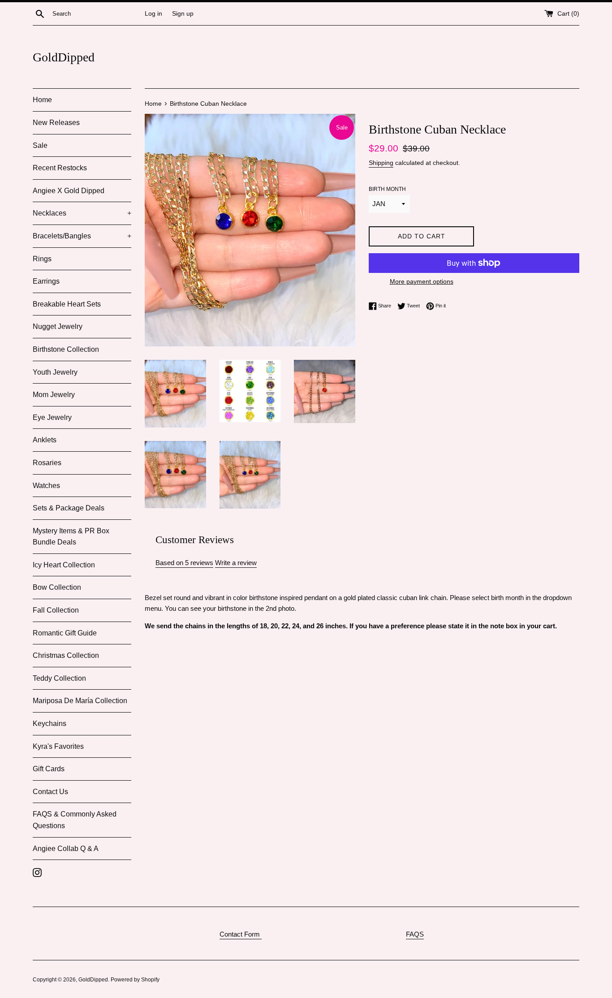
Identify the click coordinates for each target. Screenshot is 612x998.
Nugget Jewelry (57, 326)
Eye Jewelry (52, 417)
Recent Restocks (60, 168)
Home (42, 100)
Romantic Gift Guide (65, 633)
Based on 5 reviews (184, 562)
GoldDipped (64, 57)
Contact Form (241, 934)
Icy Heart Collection (64, 565)
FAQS (415, 934)
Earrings (46, 281)
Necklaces (82, 213)
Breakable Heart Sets (67, 304)
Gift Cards (49, 769)
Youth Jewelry (55, 372)
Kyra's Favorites (58, 746)
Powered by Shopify (135, 979)
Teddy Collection (59, 678)
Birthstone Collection (66, 349)
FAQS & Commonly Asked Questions (74, 820)
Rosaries (47, 463)
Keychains (49, 723)
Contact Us (50, 791)
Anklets (44, 440)
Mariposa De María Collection (80, 700)
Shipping (381, 162)
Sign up (183, 13)
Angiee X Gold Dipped (68, 190)
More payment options (421, 281)
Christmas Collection (66, 655)
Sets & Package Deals (68, 508)
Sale (40, 145)
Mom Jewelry (54, 394)
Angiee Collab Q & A (66, 848)
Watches (46, 485)
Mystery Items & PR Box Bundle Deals (71, 536)
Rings (42, 259)
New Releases (56, 122)
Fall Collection (56, 610)
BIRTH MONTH (387, 189)
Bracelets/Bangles (82, 236)
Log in (153, 13)
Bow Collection (57, 587)
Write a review (236, 562)
